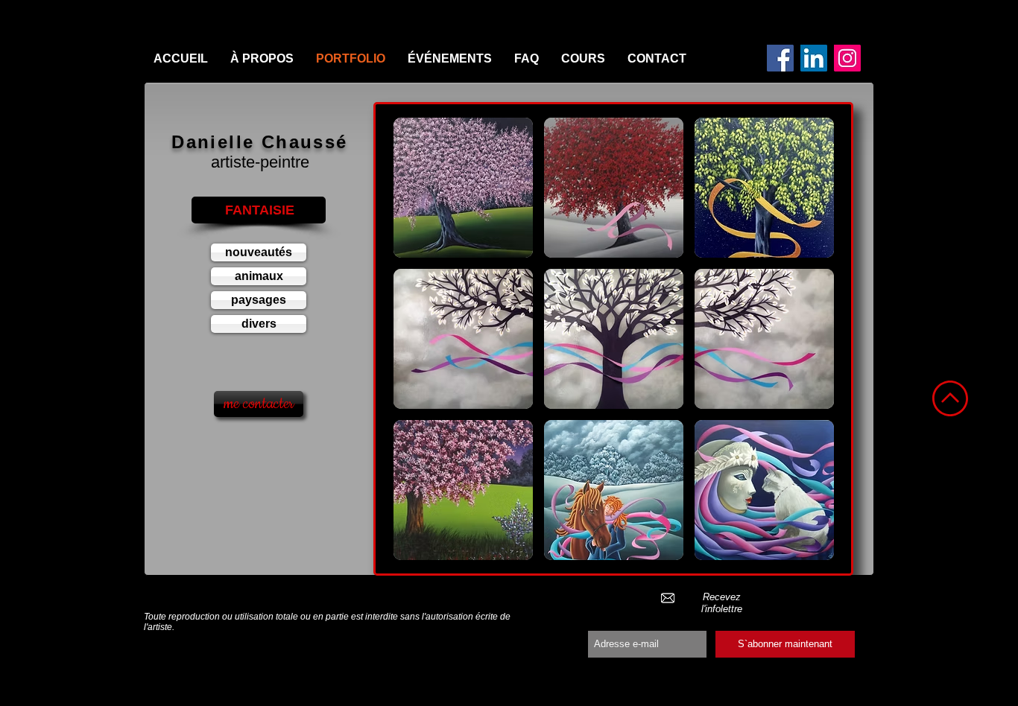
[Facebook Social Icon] (780, 58)
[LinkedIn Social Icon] (813, 58)
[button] (463, 188)
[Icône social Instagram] (847, 58)
